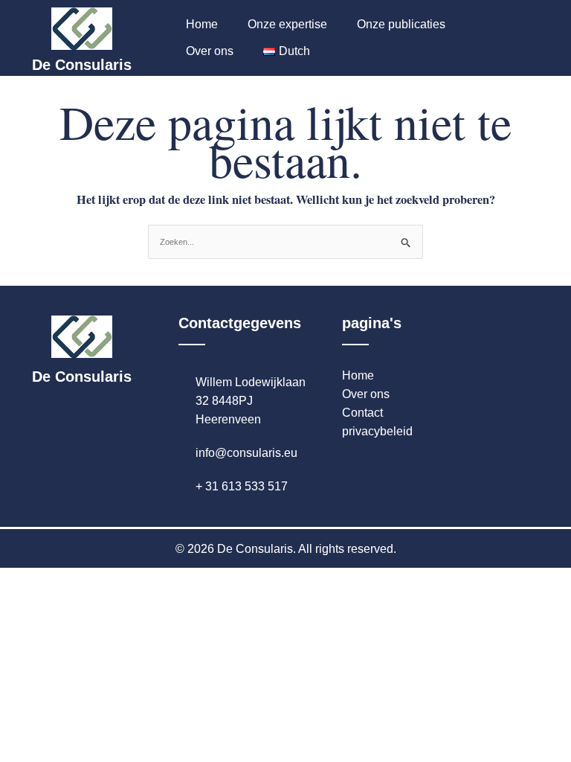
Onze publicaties (401, 24)
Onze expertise (287, 24)
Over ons (209, 51)
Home (202, 24)
